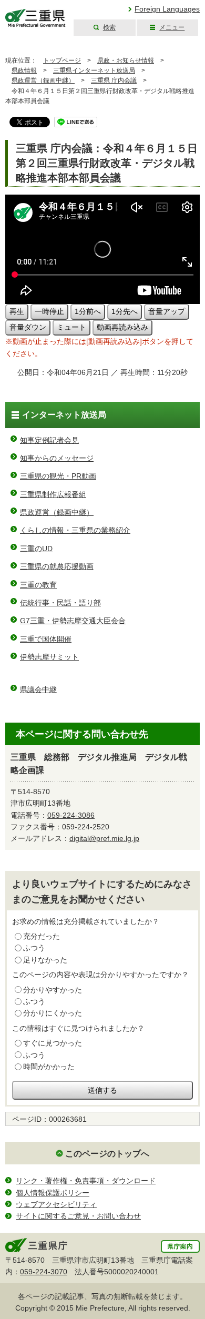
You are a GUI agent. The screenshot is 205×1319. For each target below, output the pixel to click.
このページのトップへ (107, 1153)
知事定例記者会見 (49, 440)
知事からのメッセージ (57, 458)
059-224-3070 (43, 1271)
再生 (16, 311)
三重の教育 (38, 585)
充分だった (41, 936)
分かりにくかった (52, 1013)
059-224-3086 (71, 815)
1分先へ (124, 311)
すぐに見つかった (52, 1043)
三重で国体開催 (45, 639)
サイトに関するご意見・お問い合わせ (78, 1216)
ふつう (34, 947)
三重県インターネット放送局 (94, 70)
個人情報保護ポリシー (52, 1193)
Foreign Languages (167, 9)
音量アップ (166, 311)
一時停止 (49, 311)
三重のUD (36, 548)
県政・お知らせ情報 (125, 60)
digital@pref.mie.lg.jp (104, 838)
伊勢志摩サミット (49, 657)
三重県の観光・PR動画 (58, 476)
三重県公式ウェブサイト (35, 18)
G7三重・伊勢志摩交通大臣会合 (73, 620)
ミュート (71, 327)
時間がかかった (49, 1066)
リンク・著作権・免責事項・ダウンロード (86, 1180)
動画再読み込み (122, 327)
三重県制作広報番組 (53, 494)
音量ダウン (27, 327)
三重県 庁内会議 (114, 80)
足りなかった (45, 960)
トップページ (62, 60)
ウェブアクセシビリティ (56, 1204)
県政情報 (24, 70)
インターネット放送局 (64, 414)
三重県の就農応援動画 (57, 566)
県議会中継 (38, 689)
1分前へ (88, 311)
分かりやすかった (52, 990)
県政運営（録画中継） (43, 80)
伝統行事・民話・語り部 (60, 602)
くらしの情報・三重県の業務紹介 (75, 530)
